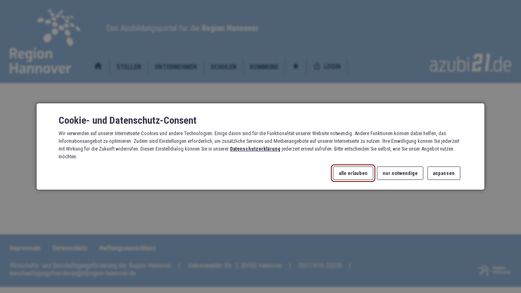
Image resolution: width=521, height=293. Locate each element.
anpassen (444, 173)
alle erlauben (353, 173)
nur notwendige (400, 173)
